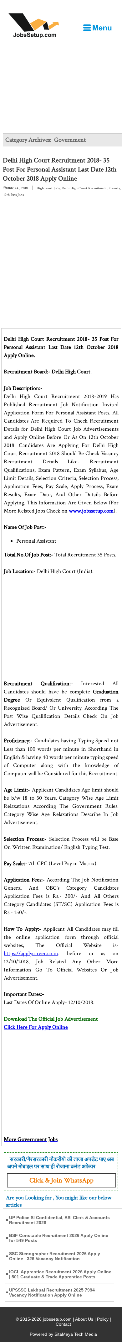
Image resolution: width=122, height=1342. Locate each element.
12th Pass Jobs (13, 194)
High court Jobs (48, 188)
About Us (84, 1319)
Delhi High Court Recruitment (84, 188)
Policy (103, 1319)
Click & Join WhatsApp (61, 1180)
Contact (63, 1324)
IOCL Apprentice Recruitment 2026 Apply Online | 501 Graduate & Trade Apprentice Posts (60, 1274)
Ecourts (114, 188)
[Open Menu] (97, 27)
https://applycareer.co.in (31, 953)
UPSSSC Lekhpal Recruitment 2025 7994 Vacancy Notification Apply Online (52, 1292)
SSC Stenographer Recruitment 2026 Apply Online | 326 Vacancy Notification (54, 1256)
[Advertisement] (61, 103)
